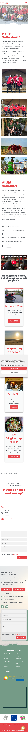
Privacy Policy (16, 554)
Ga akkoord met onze (11, 554)
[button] (26, 3)
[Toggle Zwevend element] (23, 728)
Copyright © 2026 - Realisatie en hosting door (14, 724)
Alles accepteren (14, 368)
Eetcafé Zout (14, 456)
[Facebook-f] (2, 606)
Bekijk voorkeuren (14, 372)
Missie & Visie (14, 321)
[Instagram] (6, 606)
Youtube (14, 407)
